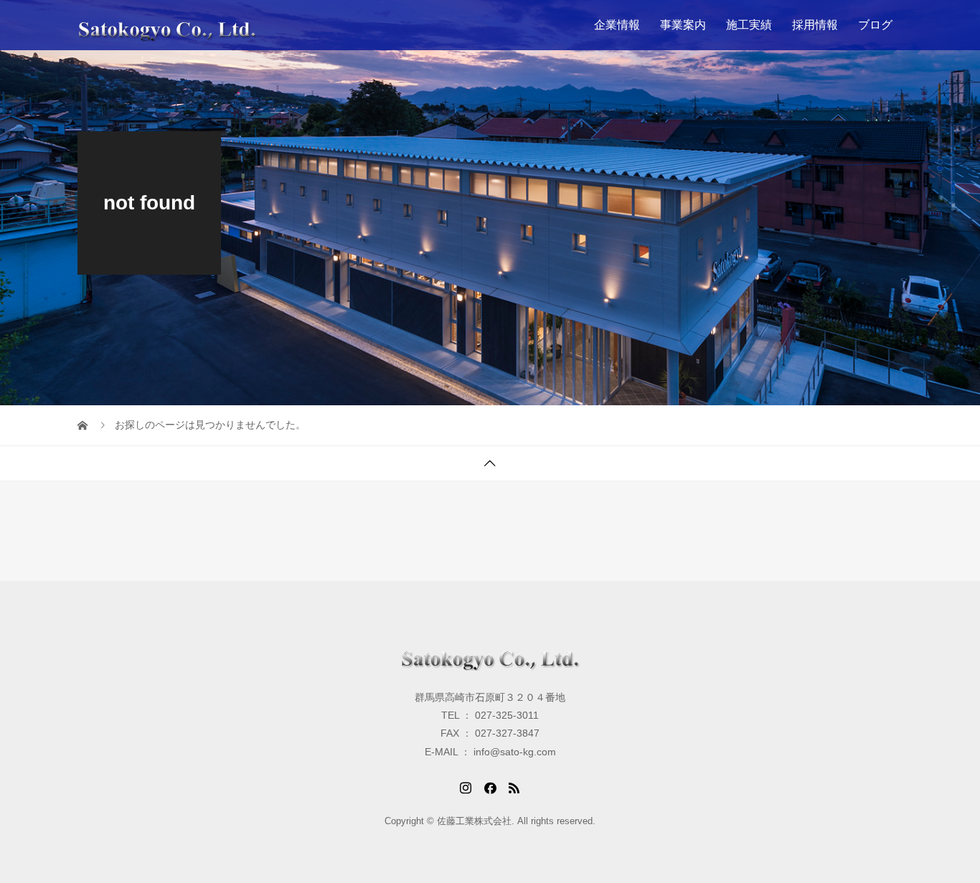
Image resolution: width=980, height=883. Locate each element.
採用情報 (815, 25)
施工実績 (749, 25)
